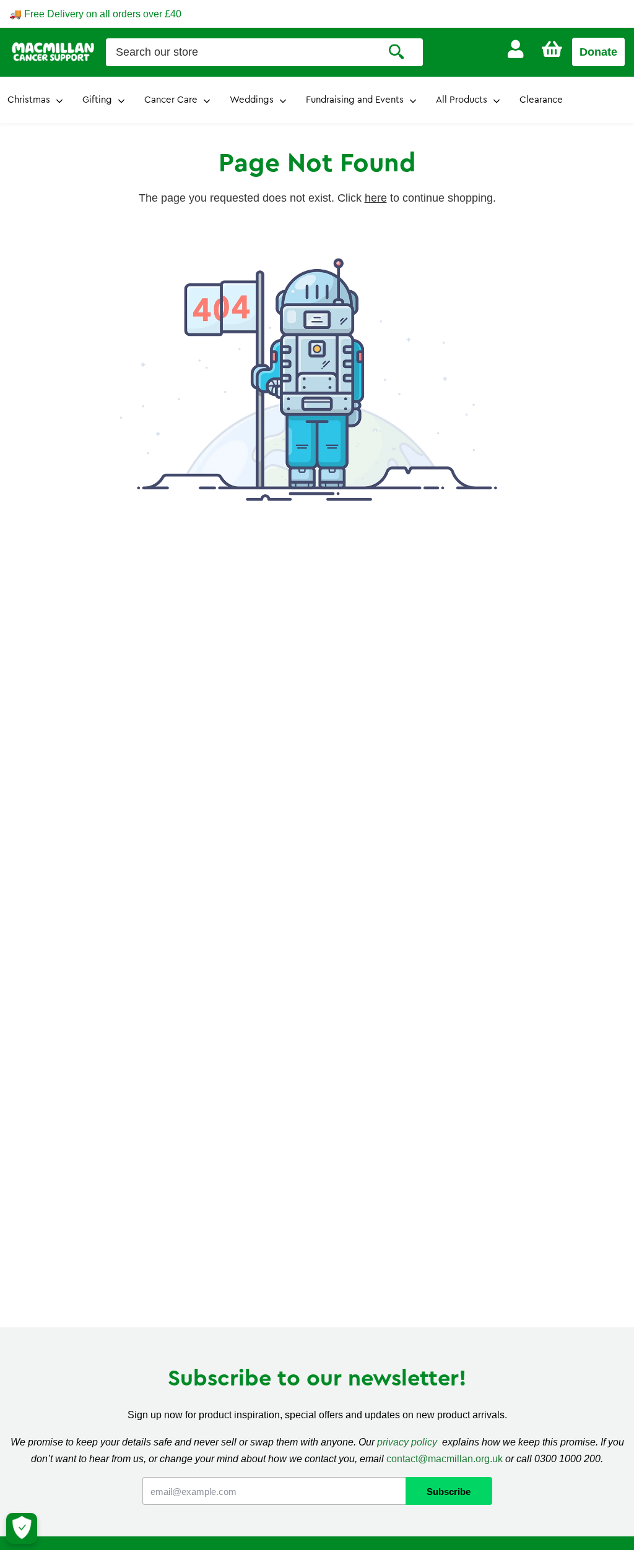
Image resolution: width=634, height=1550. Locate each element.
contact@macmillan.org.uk (444, 1459)
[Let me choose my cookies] (21, 1528)
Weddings (252, 100)
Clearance (541, 100)
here (376, 198)
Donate (598, 52)
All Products (461, 100)
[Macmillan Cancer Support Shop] (53, 51)
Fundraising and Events (355, 100)
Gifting (97, 100)
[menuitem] (515, 49)
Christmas (28, 100)
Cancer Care (171, 100)
